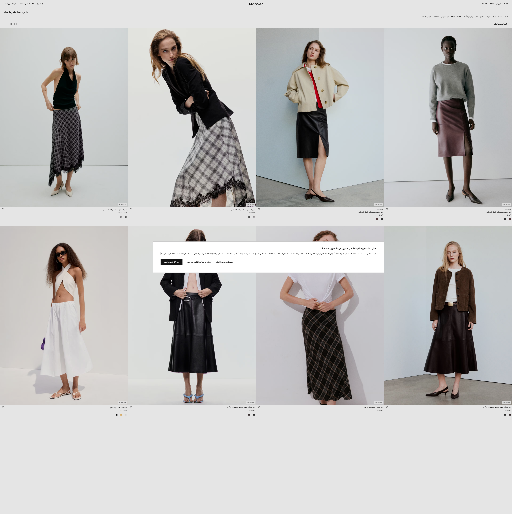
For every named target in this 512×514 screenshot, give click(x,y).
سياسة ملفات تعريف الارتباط (171, 253)
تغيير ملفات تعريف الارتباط (224, 262)
